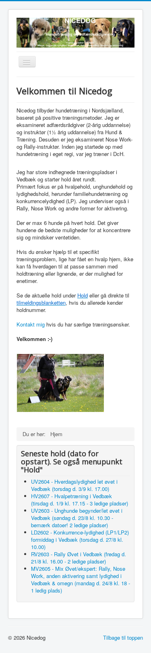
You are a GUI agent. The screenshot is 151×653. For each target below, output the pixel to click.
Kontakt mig (31, 324)
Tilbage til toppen (123, 637)
